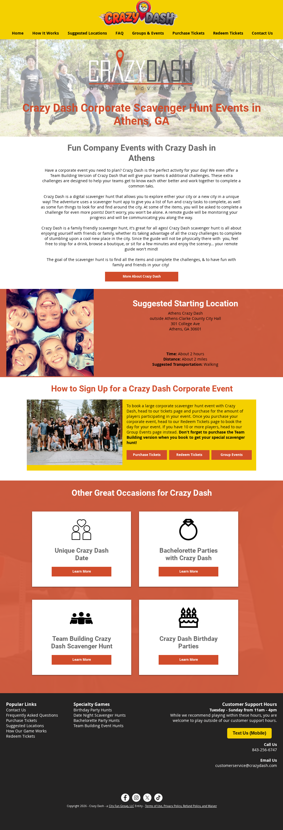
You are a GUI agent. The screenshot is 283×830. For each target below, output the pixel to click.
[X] (147, 798)
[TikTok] (158, 798)
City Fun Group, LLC (121, 806)
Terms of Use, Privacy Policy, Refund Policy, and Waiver (181, 806)
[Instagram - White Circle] (136, 798)
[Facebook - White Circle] (125, 798)
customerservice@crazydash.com (246, 765)
